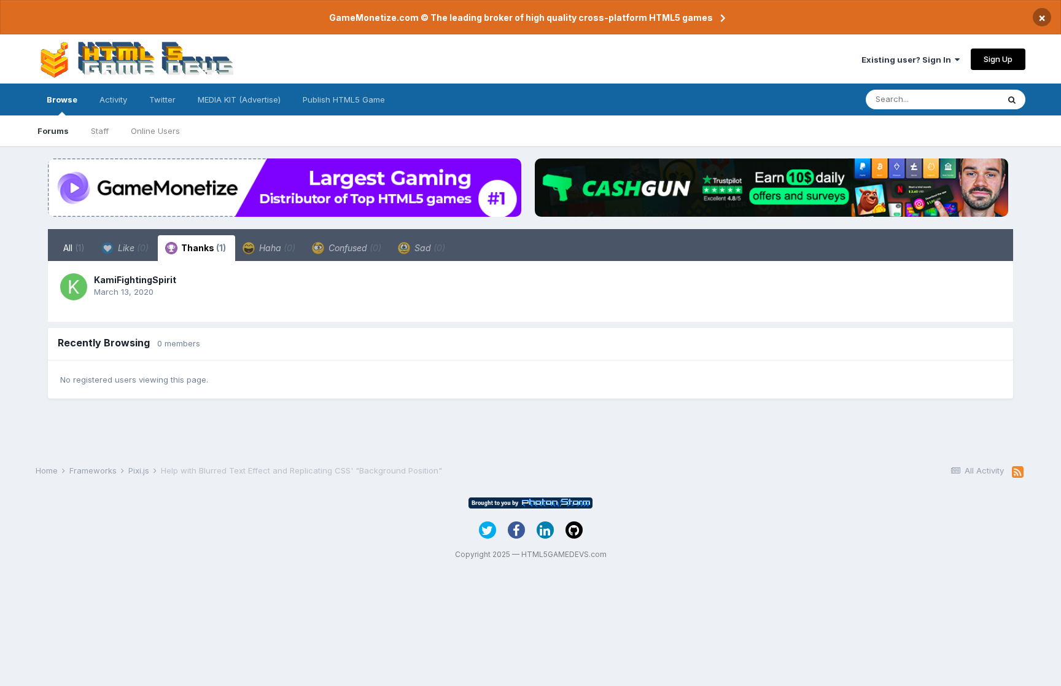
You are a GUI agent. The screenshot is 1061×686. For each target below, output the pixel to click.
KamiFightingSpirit (135, 280)
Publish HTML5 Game (344, 99)
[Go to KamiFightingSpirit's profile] (73, 286)
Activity (113, 99)
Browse (62, 99)
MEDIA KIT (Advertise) (239, 99)
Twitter (162, 99)
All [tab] (74, 248)
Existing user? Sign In (908, 59)
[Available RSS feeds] (1017, 472)
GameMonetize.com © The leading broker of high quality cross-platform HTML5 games (521, 17)
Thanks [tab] (202, 248)
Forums (53, 131)
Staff (100, 131)
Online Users (155, 131)
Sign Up (998, 59)
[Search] (1011, 99)
